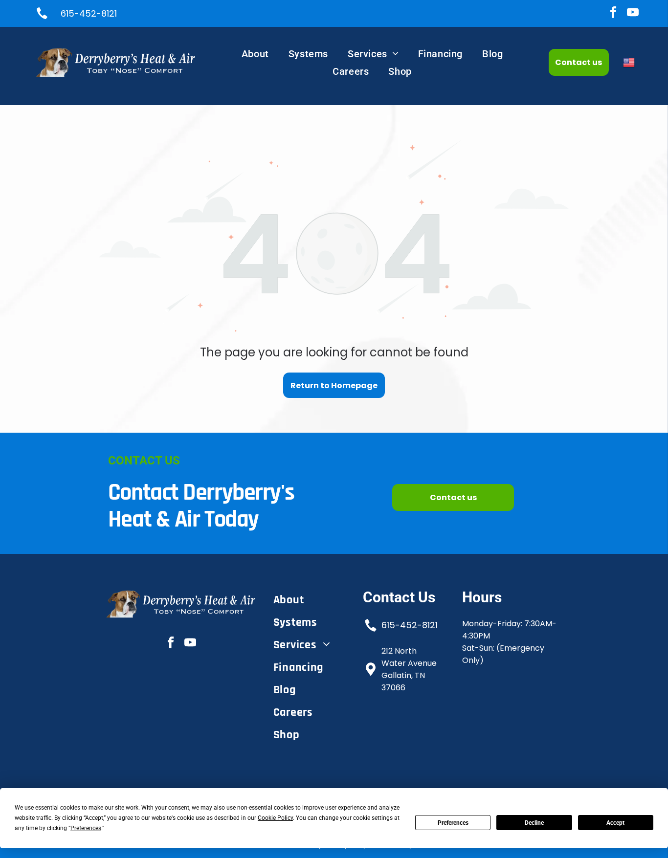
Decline (534, 822)
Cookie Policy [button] (275, 817)
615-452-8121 (409, 625)
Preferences (453, 822)
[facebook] (613, 13)
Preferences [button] (85, 828)
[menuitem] (255, 54)
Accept (615, 822)
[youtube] (632, 13)
